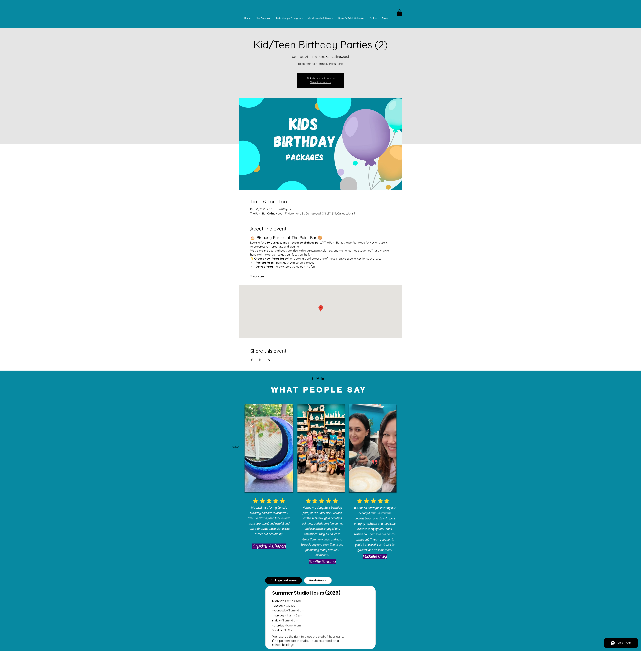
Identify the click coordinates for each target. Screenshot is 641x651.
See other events (320, 82)
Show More (257, 276)
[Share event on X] (260, 360)
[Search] (398, 12)
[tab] (283, 580)
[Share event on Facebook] (251, 360)
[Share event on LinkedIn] (268, 360)
